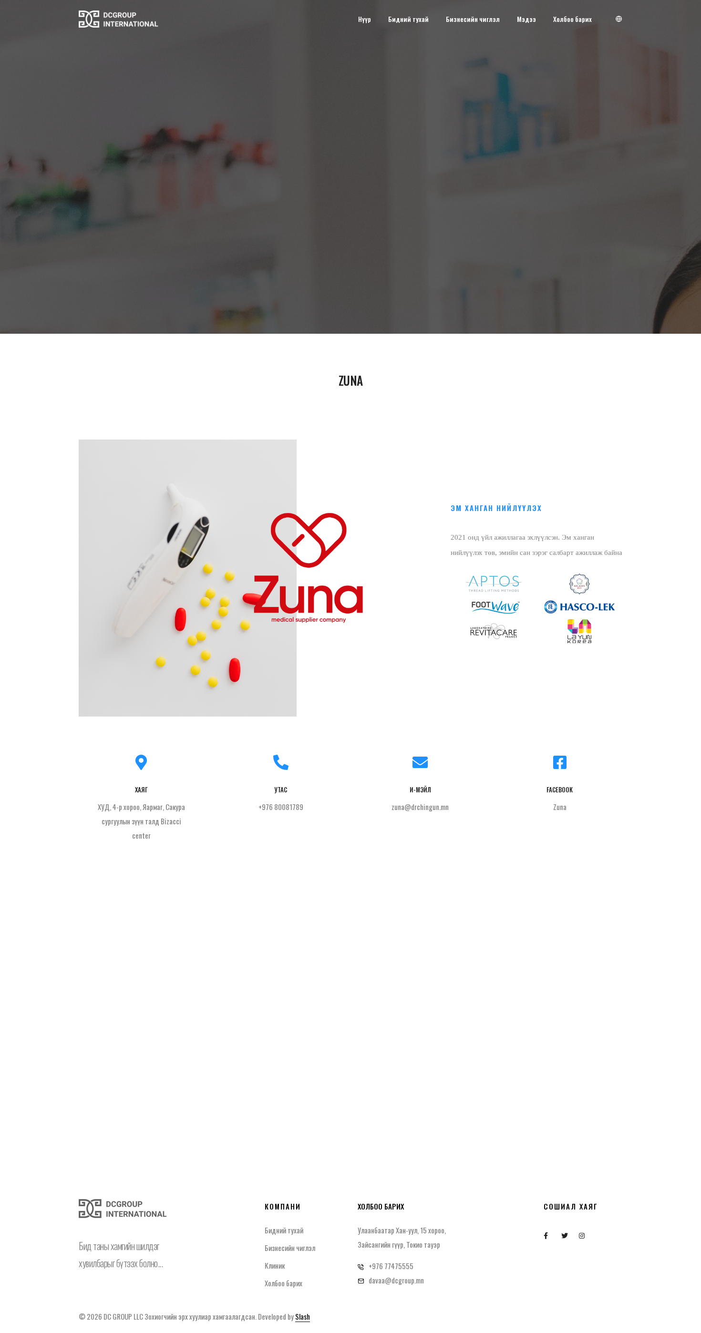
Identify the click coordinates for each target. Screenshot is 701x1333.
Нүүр (364, 19)
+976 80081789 (280, 806)
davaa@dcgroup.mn (396, 1280)
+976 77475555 (391, 1266)
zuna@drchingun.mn (420, 806)
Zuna (560, 806)
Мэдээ (526, 19)
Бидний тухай (408, 19)
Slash (302, 1316)
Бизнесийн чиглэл (473, 19)
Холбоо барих (572, 19)
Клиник (275, 1265)
